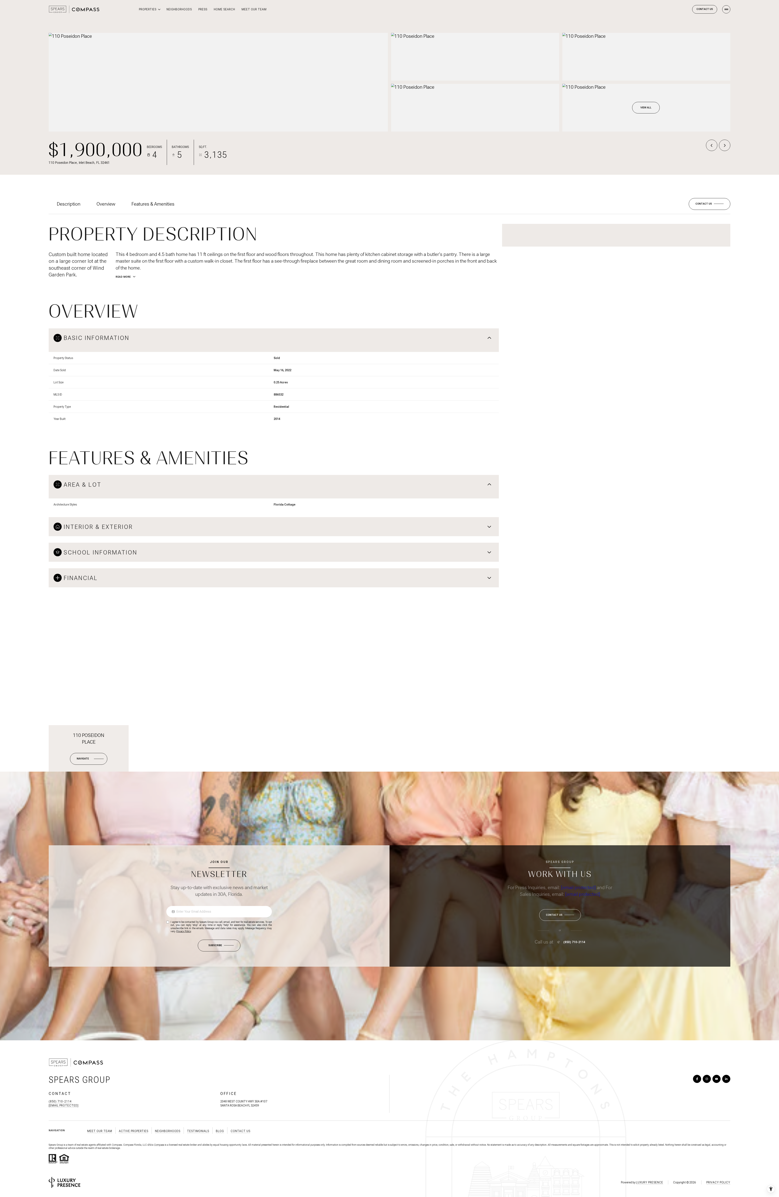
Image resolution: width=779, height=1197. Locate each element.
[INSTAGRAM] (707, 1079)
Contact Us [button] (240, 1131)
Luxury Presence (649, 1182)
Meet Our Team (254, 9)
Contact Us (704, 9)
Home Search (224, 9)
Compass (159, 1144)
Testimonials (198, 1131)
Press (202, 9)
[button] (709, 204)
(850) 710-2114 (574, 942)
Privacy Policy (183, 931)
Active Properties (133, 1131)
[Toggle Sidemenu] (726, 9)
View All (645, 107)
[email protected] (578, 887)
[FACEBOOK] (697, 1079)
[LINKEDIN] (726, 1079)
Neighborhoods (179, 9)
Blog (220, 1131)
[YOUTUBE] (716, 1079)
